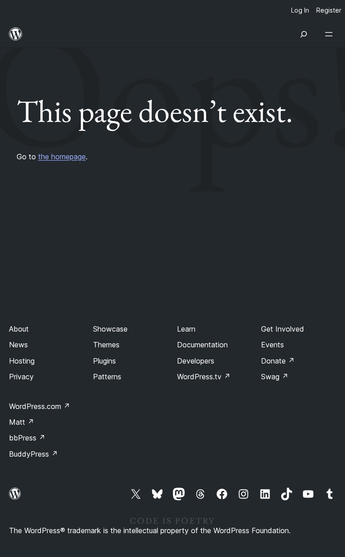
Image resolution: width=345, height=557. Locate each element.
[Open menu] (330, 34)
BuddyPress (33, 453)
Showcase (110, 328)
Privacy (21, 376)
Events (272, 344)
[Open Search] (303, 34)
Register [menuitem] (328, 10)
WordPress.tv (203, 376)
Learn (186, 328)
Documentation (202, 344)
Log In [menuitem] (300, 10)
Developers (195, 360)
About (19, 328)
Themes (106, 344)
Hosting (22, 360)
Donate (278, 360)
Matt (21, 422)
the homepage (62, 156)
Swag (274, 376)
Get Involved (282, 328)
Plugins (104, 360)
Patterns (107, 376)
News (18, 344)
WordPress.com (39, 406)
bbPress (27, 437)
